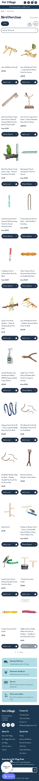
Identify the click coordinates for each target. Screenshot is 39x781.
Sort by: (5, 30)
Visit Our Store (6, 746)
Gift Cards (23, 746)
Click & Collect (16, 7)
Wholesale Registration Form (28, 725)
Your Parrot (23, 753)
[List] (35, 23)
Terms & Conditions (25, 743)
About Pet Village (7, 736)
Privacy (22, 736)
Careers (4, 750)
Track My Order (24, 715)
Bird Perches (10, 11)
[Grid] (29, 23)
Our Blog (4, 743)
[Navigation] (35, 2)
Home (2, 11)
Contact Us (23, 722)
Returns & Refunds (25, 739)
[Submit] (34, 770)
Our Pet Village (24, 778)
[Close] (11, 761)
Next (21, 652)
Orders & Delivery (25, 750)
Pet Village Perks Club (8, 739)
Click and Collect (25, 718)
